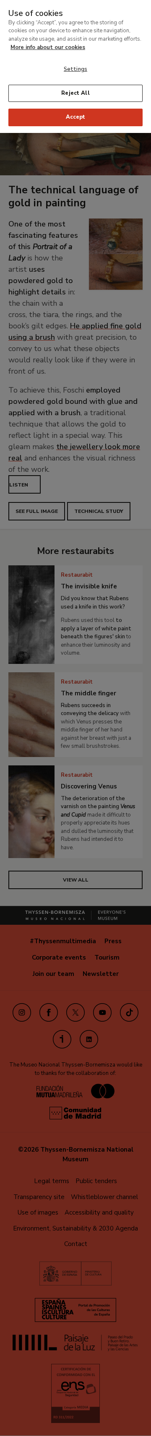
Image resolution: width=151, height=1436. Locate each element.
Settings (75, 69)
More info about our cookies (47, 47)
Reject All (75, 93)
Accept (76, 117)
